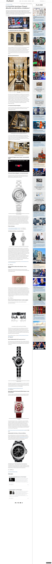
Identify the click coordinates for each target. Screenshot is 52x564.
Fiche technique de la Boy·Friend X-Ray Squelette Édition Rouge (17, 430)
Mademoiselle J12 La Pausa (23, 437)
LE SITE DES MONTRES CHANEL (12, 471)
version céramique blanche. (12, 262)
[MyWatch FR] (10, 1)
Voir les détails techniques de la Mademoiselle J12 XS (15, 388)
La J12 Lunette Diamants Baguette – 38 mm (14, 229)
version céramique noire (24, 261)
